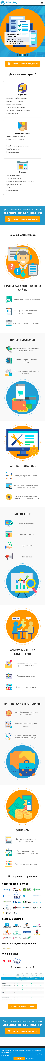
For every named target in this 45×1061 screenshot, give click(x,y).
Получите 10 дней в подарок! (25, 64)
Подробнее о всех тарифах (22, 1006)
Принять (19, 1058)
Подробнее (30, 1058)
